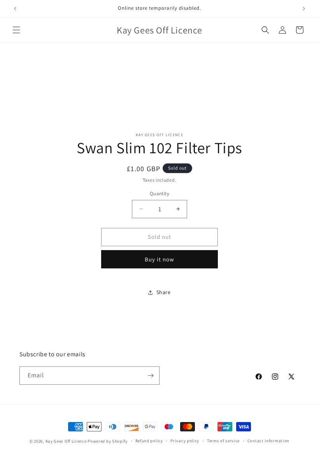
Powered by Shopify (108, 441)
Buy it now (159, 259)
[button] (16, 30)
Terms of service (223, 440)
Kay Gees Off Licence (66, 441)
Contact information (268, 440)
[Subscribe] (150, 375)
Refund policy (149, 440)
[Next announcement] (303, 8)
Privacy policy (184, 440)
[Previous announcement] (15, 8)
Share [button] (163, 292)
